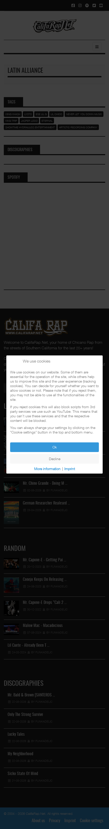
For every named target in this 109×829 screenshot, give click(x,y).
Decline (54, 459)
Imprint (69, 468)
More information (47, 468)
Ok (54, 447)
